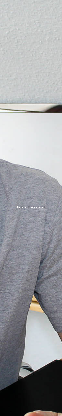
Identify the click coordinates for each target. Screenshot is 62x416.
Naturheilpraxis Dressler (6, 0)
